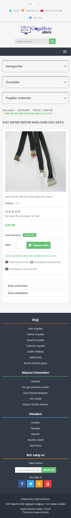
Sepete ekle (41, 245)
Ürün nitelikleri (18, 293)
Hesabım (35, 422)
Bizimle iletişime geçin (35, 363)
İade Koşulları (35, 328)
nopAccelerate (41, 512)
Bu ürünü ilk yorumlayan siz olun (22, 216)
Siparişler (35, 428)
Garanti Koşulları (35, 340)
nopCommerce (42, 499)
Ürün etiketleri (18, 286)
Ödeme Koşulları (35, 334)
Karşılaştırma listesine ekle (47, 262)
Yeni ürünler (35, 398)
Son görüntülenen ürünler (35, 387)
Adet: (8, 244)
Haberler (35, 381)
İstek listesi (35, 445)
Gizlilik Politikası (35, 351)
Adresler (35, 434)
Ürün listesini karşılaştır (35, 392)
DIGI (17, 203)
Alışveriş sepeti (35, 439)
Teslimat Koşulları (35, 345)
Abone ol (48, 469)
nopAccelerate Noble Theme (35, 508)
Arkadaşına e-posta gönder (23, 268)
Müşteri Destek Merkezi (35, 404)
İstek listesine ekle (19, 262)
